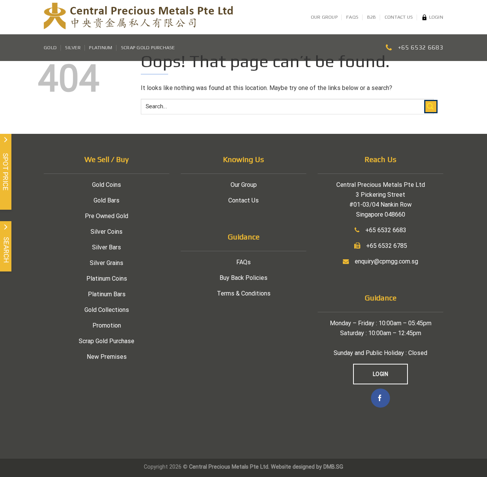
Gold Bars (106, 200)
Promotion (106, 325)
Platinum (100, 47)
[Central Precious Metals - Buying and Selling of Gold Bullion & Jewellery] (138, 17)
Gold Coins (106, 184)
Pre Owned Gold (106, 216)
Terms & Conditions (244, 293)
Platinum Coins (106, 278)
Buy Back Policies (243, 277)
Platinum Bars (107, 294)
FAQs (352, 17)
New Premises (107, 356)
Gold (50, 47)
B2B (371, 17)
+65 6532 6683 (420, 47)
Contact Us (399, 17)
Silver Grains (106, 263)
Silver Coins (107, 231)
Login (436, 17)
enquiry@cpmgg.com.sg (386, 261)
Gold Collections (106, 309)
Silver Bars (106, 247)
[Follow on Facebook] (380, 398)
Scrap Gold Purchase (148, 47)
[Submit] (431, 106)
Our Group (324, 17)
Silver (73, 47)
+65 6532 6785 (386, 245)
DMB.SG (333, 467)
